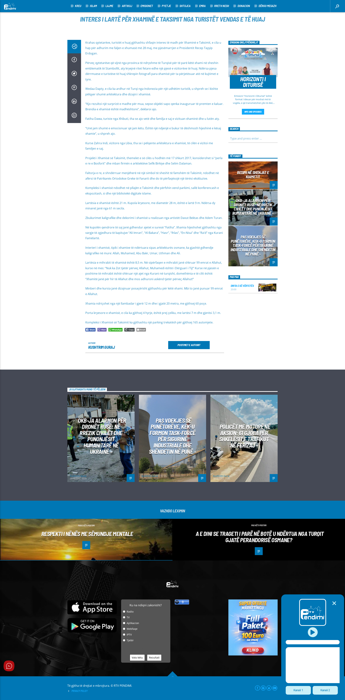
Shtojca (185, 6)
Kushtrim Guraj (101, 347)
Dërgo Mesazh (267, 6)
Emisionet (147, 6)
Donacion (244, 6)
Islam (93, 6)
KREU (78, 6)
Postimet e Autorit (189, 345)
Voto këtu (137, 657)
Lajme (109, 6)
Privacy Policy (80, 690)
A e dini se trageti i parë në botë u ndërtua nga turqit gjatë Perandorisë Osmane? (260, 536)
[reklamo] (253, 654)
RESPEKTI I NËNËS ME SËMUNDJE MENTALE (87, 533)
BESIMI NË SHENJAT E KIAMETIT (253, 174)
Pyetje (166, 6)
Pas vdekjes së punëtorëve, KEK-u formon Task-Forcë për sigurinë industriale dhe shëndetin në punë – (253, 245)
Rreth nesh (221, 6)
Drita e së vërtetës (242, 285)
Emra (202, 6)
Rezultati (154, 657)
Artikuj (127, 6)
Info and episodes (253, 111)
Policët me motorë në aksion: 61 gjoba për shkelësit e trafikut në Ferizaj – (244, 436)
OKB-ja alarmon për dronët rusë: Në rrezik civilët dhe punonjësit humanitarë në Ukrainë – (252, 207)
